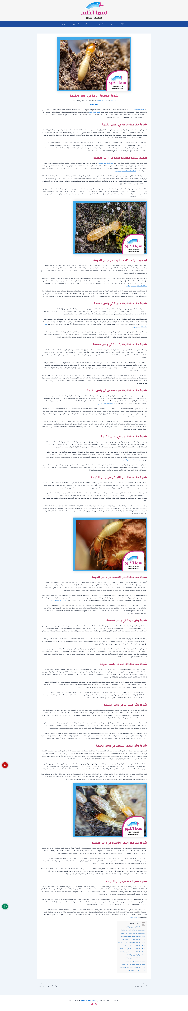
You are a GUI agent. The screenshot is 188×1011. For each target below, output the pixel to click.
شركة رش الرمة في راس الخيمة (136, 955)
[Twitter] (92, 1004)
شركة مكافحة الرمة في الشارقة (132, 460)
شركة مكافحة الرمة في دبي (106, 404)
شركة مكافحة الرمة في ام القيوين (125, 171)
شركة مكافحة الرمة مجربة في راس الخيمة (133, 936)
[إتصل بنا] (5, 765)
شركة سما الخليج (94, 112)
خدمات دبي (114, 24)
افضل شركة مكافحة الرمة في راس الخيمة (133, 930)
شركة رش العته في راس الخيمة (136, 970)
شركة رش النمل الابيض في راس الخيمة (133, 964)
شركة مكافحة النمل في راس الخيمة (135, 946)
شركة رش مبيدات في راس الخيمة (135, 961)
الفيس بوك (134, 917)
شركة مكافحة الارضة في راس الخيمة (134, 958)
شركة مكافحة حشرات (105, 163)
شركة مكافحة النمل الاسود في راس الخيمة (132, 952)
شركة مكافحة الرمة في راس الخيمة (135, 927)
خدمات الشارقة (103, 24)
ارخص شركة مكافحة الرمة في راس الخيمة (133, 933)
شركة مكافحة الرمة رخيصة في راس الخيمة (133, 939)
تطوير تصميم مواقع (88, 1000)
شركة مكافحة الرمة (138, 110)
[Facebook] (96, 1004)
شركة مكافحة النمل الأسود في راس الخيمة (132, 967)
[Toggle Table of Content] (142, 924)
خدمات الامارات (126, 24)
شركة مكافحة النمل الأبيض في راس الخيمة (132, 949)
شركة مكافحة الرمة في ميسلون (136, 286)
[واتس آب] (5, 906)
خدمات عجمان (89, 24)
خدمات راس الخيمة (63, 24)
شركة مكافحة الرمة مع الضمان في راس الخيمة (131, 942)
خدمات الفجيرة (77, 24)
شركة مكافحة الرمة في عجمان (57, 600)
